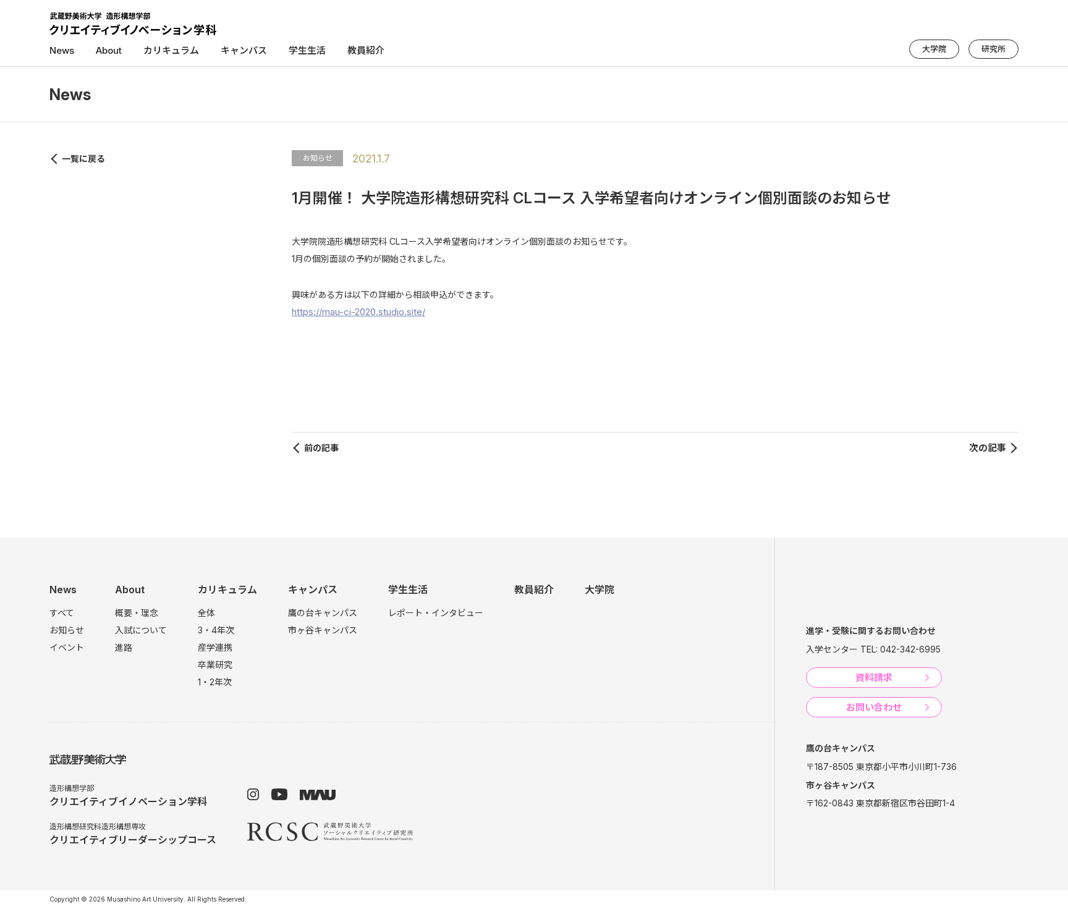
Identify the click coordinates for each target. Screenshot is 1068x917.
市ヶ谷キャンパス (322, 630)
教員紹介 (365, 50)
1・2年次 (215, 682)
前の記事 (321, 447)
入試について (141, 630)
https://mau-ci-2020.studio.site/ (358, 312)
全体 (206, 612)
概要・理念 (136, 612)
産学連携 (215, 647)
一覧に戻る (83, 158)
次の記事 (987, 448)
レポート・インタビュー (435, 612)
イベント (66, 647)
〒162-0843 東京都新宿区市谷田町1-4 (880, 803)
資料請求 (873, 677)
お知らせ (318, 158)
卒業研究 (215, 664)
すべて (61, 612)
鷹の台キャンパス (322, 612)
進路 (123, 647)
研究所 (993, 49)
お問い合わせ (874, 707)
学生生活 (408, 589)
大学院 (934, 49)
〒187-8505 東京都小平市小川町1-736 (881, 766)
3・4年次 (216, 630)
